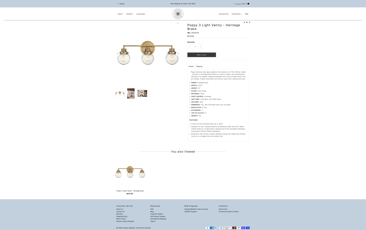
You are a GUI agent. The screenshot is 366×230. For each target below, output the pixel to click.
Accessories (223, 14)
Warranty (119, 214)
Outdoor (129, 14)
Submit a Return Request (125, 221)
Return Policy (121, 219)
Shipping (199, 66)
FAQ (151, 209)
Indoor (120, 14)
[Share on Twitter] (247, 22)
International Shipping (158, 219)
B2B (246, 14)
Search (152, 221)
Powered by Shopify (143, 228)
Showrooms (223, 209)
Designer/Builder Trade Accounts (196, 209)
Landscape (140, 14)
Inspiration (236, 14)
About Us (119, 209)
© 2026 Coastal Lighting (125, 228)
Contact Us (120, 211)
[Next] (178, 54)
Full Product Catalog (157, 216)
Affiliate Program (191, 211)
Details (191, 66)
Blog (152, 211)
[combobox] (138, 4)
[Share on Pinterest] (249, 22)
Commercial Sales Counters (229, 211)
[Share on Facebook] (244, 22)
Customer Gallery (156, 214)
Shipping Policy (121, 216)
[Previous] (118, 54)
